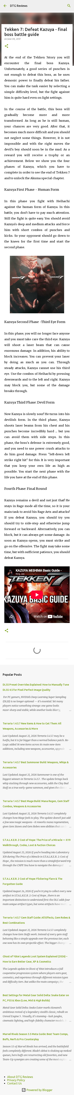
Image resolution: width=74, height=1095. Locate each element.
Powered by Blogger (39, 1090)
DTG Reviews (18, 5)
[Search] (69, 5)
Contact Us (14, 1083)
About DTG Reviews (20, 1076)
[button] (6, 46)
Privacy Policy (16, 1080)
